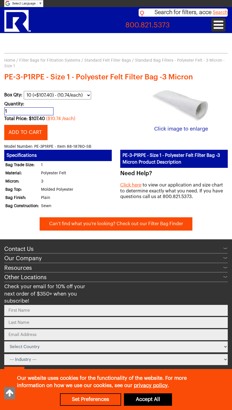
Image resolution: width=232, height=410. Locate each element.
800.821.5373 (147, 25)
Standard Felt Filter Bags (107, 60)
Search (220, 12)
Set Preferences (90, 399)
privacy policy (150, 385)
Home (9, 60)
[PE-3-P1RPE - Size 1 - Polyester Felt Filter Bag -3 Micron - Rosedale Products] (181, 104)
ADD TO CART (25, 132)
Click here (130, 185)
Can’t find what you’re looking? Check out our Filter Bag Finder (116, 224)
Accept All (148, 399)
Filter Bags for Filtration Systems (49, 60)
